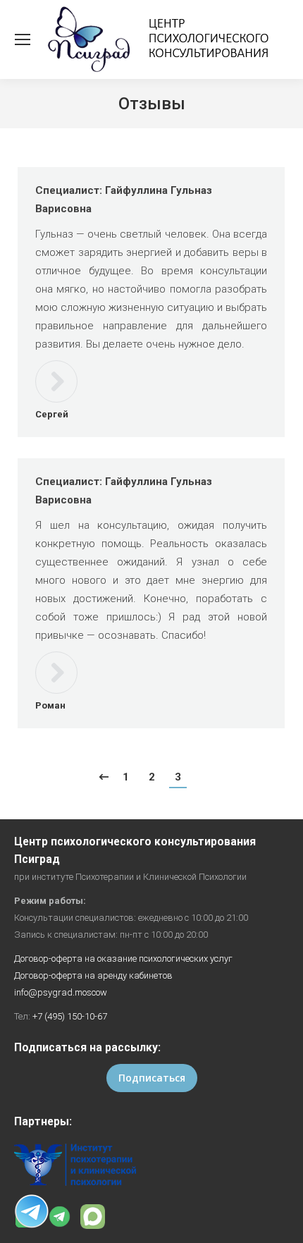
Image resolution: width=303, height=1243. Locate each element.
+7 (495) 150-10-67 (69, 1016)
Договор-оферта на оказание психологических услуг (123, 958)
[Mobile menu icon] (22, 39)
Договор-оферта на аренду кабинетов (93, 975)
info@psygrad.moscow (60, 992)
